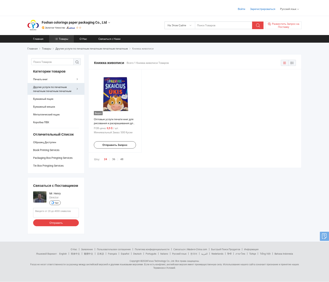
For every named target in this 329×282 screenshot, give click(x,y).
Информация (251, 249)
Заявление (87, 249)
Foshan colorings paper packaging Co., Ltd (74, 22)
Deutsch (137, 253)
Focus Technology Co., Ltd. (161, 260)
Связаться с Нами (109, 39)
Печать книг (40, 79)
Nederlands (217, 253)
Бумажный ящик (43, 99)
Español (125, 253)
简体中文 (75, 253)
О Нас (83, 39)
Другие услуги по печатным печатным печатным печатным (52, 89)
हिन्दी (229, 253)
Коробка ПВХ (41, 122)
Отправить (56, 222)
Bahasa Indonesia (284, 253)
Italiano (164, 253)
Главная (38, 39)
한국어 (193, 253)
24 (105, 159)
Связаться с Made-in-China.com (190, 249)
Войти (241, 9)
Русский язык (179, 253)
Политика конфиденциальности (152, 249)
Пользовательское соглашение (114, 249)
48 (121, 159)
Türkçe (252, 253)
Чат (57, 202)
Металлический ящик (46, 114)
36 (113, 159)
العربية (204, 253)
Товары (63, 39)
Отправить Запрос (114, 144)
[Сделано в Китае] (51, 7)
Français (112, 253)
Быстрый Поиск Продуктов (225, 249)
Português (151, 253)
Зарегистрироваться (262, 9)
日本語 (100, 253)
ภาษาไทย (240, 253)
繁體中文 (88, 253)
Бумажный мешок (44, 106)
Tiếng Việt (265, 253)
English (63, 253)
